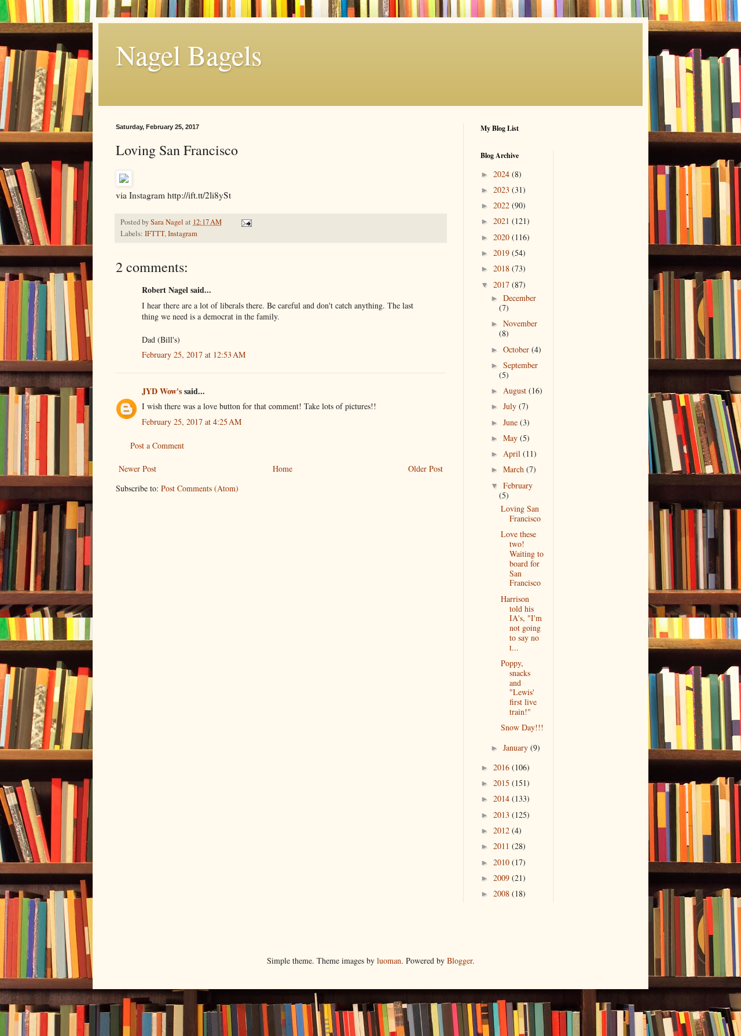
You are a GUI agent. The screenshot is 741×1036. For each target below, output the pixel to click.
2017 (502, 284)
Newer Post (137, 468)
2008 (502, 893)
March (514, 469)
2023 (502, 189)
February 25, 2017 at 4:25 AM (191, 421)
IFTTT (154, 233)
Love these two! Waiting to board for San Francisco (522, 558)
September (520, 364)
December (519, 297)
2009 (502, 877)
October (517, 349)
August (516, 390)
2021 (502, 220)
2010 (502, 862)
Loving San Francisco (521, 513)
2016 (502, 767)
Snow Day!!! (522, 727)
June (511, 422)
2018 (502, 268)
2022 (502, 205)
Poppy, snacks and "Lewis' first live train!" (519, 687)
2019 (502, 252)
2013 (502, 814)
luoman (389, 960)
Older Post (425, 468)
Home (282, 468)
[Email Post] (246, 222)
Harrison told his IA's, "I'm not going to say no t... (521, 623)
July (511, 406)
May (511, 437)
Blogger (459, 960)
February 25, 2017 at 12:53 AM (193, 354)
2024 (502, 173)
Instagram (182, 233)
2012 (502, 830)
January (516, 747)
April (513, 453)
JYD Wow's (162, 391)
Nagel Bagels (189, 54)
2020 (502, 237)
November (520, 323)
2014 (502, 798)
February (518, 485)
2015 (502, 782)
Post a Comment (157, 445)
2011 (502, 845)
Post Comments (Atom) (200, 488)
